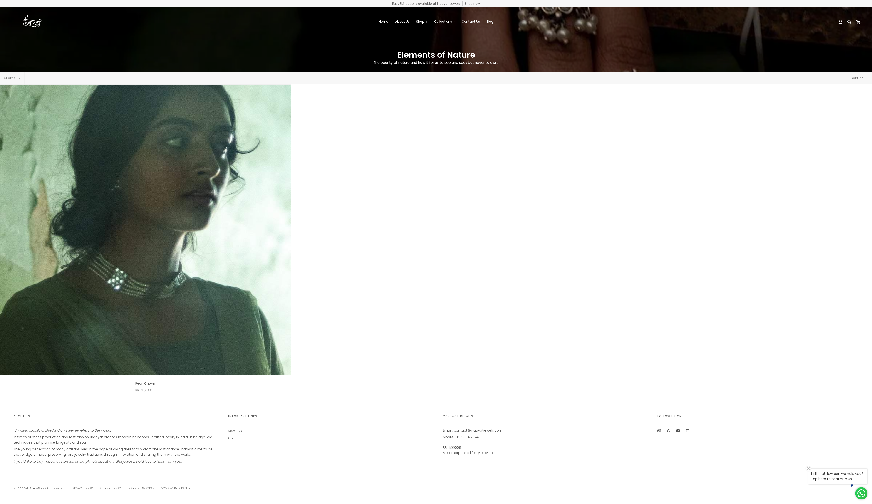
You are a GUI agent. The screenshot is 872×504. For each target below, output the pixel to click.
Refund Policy (110, 487)
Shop (232, 437)
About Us (235, 430)
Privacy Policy (82, 487)
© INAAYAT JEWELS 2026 (31, 487)
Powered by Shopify (175, 487)
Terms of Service (140, 487)
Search (59, 487)
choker (10, 78)
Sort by (858, 78)
